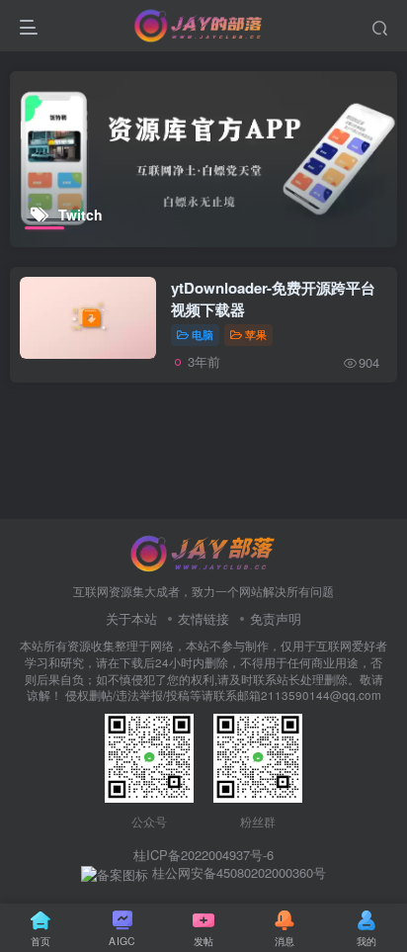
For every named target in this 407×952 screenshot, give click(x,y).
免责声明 (275, 618)
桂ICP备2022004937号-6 (203, 854)
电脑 (202, 334)
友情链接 (203, 618)
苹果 (256, 334)
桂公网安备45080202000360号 (237, 873)
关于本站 (131, 618)
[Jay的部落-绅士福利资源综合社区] (203, 551)
